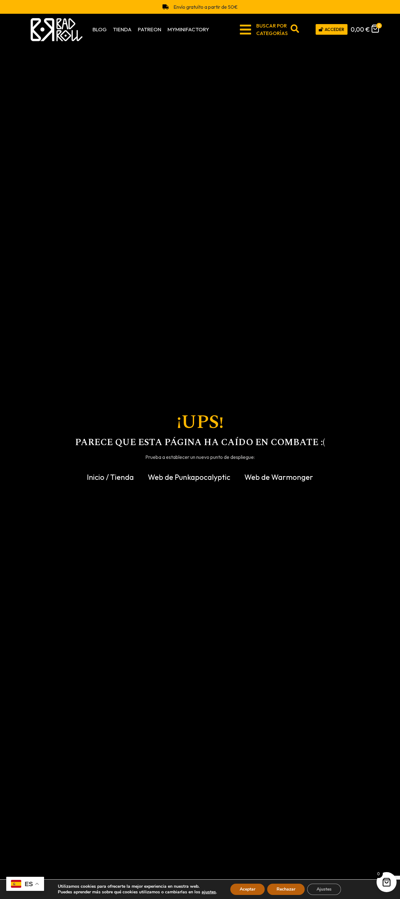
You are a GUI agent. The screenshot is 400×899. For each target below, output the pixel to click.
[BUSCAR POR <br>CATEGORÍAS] (245, 29)
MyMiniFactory (188, 29)
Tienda (122, 29)
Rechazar (286, 889)
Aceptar (247, 889)
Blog (99, 29)
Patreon (149, 29)
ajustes (209, 892)
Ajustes (324, 889)
